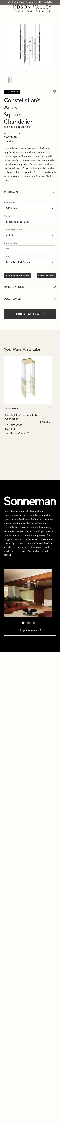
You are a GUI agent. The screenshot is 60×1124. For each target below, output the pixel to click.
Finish (7, 216)
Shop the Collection (17, 127)
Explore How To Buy (28, 313)
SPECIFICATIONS (14, 287)
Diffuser (8, 256)
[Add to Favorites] (49, 409)
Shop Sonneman (28, 630)
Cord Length (10, 243)
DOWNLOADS (12, 298)
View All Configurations (17, 275)
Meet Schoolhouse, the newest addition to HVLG (30, 2)
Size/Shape (9, 202)
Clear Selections (46, 275)
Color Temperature (13, 229)
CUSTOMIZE (11, 192)
